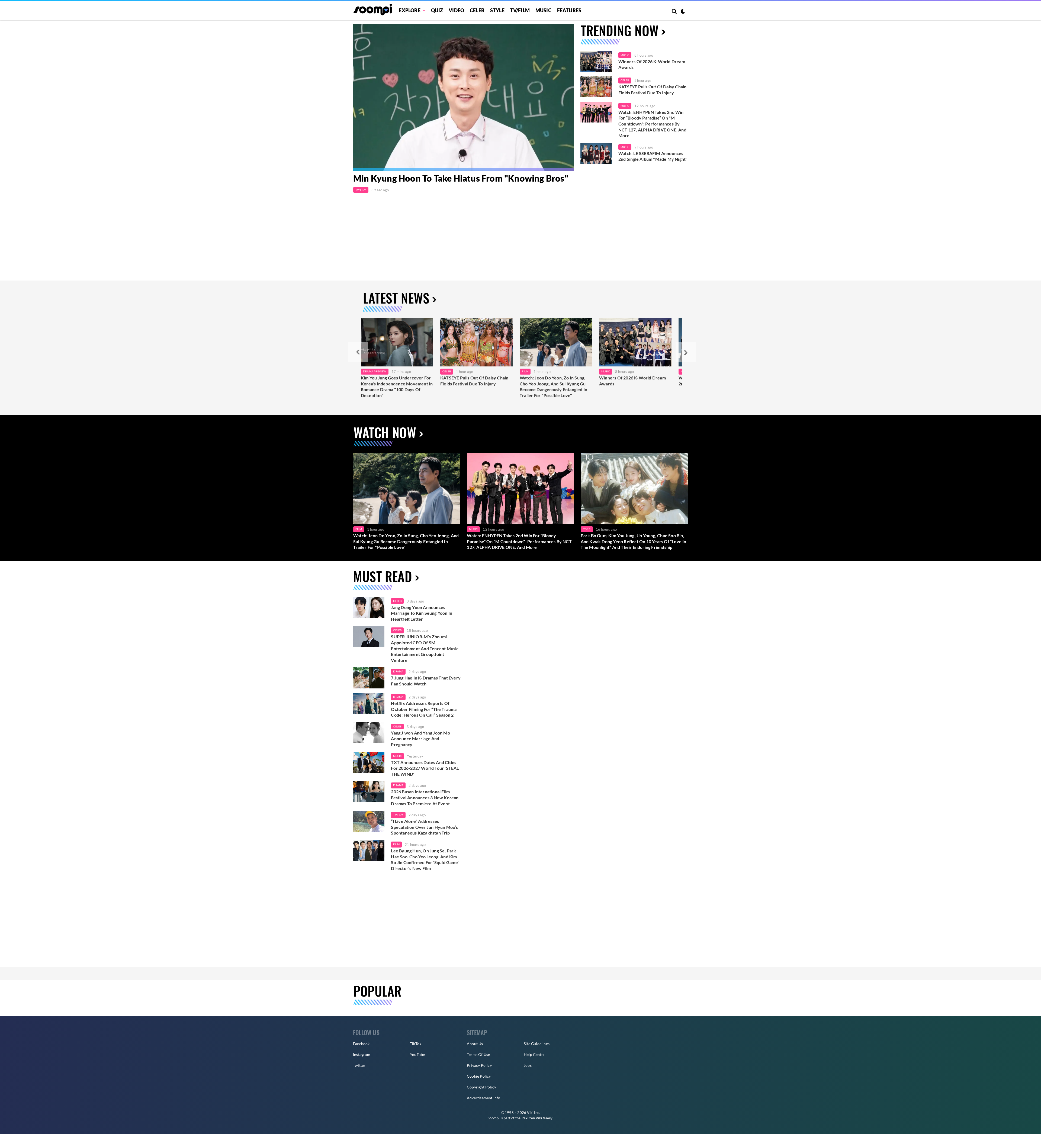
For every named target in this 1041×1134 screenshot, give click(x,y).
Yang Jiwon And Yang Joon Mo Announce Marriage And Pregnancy (420, 738)
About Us (475, 1043)
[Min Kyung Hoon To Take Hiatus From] (463, 97)
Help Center (534, 1054)
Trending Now (619, 30)
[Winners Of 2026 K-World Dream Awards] (596, 61)
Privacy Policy (479, 1065)
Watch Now (385, 432)
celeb (397, 601)
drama (398, 671)
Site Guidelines (537, 1043)
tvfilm (398, 814)
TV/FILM (520, 10)
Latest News (396, 297)
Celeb (477, 10)
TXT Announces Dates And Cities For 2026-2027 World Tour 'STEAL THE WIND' (425, 768)
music (397, 756)
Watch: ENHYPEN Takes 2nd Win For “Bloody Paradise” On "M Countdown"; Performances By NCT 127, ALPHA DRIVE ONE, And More (652, 123)
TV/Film (360, 189)
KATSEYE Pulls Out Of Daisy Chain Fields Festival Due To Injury (652, 89)
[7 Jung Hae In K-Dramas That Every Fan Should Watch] (368, 677)
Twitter (359, 1065)
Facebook (361, 1043)
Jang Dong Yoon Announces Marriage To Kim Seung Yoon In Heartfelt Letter (421, 613)
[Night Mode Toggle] (682, 12)
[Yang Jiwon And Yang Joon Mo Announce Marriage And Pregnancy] (368, 732)
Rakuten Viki (532, 1118)
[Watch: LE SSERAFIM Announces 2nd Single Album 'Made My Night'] (596, 153)
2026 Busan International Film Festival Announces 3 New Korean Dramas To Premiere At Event (424, 797)
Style (497, 10)
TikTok (415, 1043)
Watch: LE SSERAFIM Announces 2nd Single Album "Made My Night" (652, 156)
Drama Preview (374, 371)
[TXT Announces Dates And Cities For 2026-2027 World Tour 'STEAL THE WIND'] (368, 762)
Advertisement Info (483, 1098)
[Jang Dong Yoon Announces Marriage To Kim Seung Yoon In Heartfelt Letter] (368, 607)
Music (543, 10)
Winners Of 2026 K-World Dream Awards (651, 64)
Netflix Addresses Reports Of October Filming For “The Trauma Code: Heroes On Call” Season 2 (424, 709)
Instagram (361, 1054)
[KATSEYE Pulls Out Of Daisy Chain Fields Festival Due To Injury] (596, 86)
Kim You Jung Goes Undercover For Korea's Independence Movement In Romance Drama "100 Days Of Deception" (397, 386)
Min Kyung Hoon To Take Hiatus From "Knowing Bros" (460, 178)
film (396, 844)
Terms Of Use (478, 1054)
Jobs (528, 1065)
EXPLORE (409, 10)
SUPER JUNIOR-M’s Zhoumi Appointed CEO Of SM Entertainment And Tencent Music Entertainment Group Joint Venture (424, 648)
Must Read (382, 576)
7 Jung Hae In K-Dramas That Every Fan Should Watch (426, 680)
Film (525, 371)
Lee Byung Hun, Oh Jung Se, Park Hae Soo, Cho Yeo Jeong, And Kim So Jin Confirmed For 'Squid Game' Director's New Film (425, 859)
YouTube (417, 1054)
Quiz (437, 10)
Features (569, 10)
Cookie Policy (479, 1076)
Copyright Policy (481, 1087)
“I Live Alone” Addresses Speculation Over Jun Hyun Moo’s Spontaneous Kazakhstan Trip (424, 827)
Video (456, 10)
